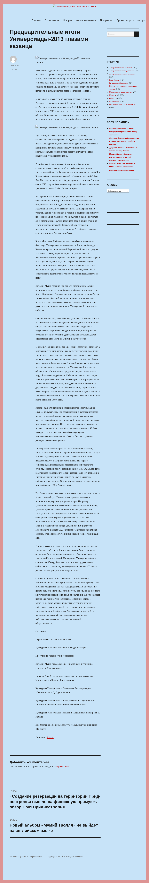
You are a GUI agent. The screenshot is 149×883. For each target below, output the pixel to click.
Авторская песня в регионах (120, 67)
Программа (106, 20)
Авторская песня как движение (121, 70)
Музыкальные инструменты (120, 92)
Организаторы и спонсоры (131, 20)
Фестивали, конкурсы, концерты (122, 104)
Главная (36, 20)
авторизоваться (61, 766)
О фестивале (52, 20)
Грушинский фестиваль (118, 83)
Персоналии (114, 101)
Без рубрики (114, 80)
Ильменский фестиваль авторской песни (26, 856)
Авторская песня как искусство (122, 73)
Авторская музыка (86, 20)
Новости (13, 69)
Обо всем (113, 98)
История (67, 20)
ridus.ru (50, 736)
